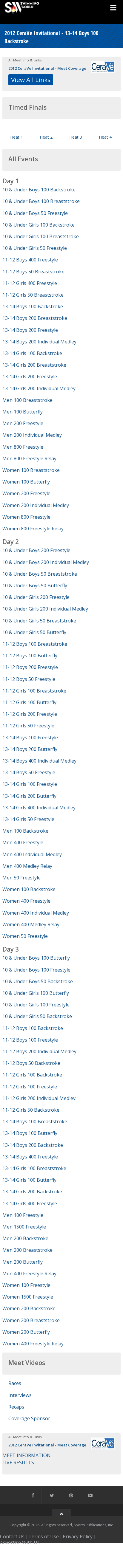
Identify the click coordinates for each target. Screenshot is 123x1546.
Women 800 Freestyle (26, 517)
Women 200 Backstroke (29, 1308)
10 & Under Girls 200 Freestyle (36, 597)
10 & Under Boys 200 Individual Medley (45, 562)
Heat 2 (46, 137)
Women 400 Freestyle (26, 901)
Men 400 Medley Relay (27, 866)
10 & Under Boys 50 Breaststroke (39, 574)
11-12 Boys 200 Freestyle (30, 667)
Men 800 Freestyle (22, 447)
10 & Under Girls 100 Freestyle (36, 1004)
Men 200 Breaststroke (27, 1250)
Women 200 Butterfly (26, 1332)
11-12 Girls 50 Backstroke (30, 1110)
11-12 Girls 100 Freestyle (29, 1086)
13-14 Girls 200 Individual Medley (39, 388)
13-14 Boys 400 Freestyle (30, 1156)
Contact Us (12, 1536)
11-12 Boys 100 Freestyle (30, 1040)
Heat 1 (16, 137)
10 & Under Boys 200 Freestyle (36, 550)
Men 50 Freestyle (21, 877)
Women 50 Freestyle (25, 936)
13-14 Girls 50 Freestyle (28, 819)
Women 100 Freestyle (26, 1285)
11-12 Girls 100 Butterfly (29, 702)
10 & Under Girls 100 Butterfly (35, 993)
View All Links (30, 79)
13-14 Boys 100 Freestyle (30, 737)
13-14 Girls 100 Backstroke (32, 353)
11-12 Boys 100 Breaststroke (34, 644)
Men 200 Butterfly (22, 1262)
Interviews (20, 1395)
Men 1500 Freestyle (24, 1226)
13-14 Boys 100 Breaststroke (34, 1121)
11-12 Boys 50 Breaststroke (33, 271)
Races (14, 1383)
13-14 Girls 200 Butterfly (29, 796)
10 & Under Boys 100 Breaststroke (41, 201)
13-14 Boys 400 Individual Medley (39, 760)
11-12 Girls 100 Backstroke (32, 1074)
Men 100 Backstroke (25, 831)
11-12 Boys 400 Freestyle (30, 259)
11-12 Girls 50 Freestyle (28, 725)
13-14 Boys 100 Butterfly (29, 1133)
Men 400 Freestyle (22, 842)
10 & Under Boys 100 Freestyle (36, 969)
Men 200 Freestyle (22, 423)
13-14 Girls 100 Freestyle (29, 784)
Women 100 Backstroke (29, 889)
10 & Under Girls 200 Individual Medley (45, 608)
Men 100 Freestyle (22, 1215)
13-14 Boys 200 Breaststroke (34, 318)
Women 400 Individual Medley (35, 913)
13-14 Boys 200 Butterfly (29, 749)
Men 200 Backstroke (25, 1238)
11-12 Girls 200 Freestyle (29, 714)
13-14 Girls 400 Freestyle (29, 1203)
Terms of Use (43, 1536)
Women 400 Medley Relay (30, 924)
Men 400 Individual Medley (32, 854)
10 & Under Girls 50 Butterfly (34, 632)
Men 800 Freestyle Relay (29, 458)
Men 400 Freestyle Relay (29, 1273)
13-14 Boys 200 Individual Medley (39, 341)
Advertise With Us (20, 1542)
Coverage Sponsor (29, 1418)
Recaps (16, 1407)
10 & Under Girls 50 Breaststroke (39, 620)
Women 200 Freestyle (26, 493)
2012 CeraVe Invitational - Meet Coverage (47, 68)
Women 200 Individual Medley (35, 505)
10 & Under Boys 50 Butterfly (34, 585)
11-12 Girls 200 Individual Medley (39, 1098)
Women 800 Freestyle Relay (33, 528)
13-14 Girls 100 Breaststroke (34, 1168)
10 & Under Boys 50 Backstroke (37, 981)
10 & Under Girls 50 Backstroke (37, 1016)
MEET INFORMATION (26, 1455)
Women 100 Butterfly (26, 481)
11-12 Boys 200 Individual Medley (39, 1051)
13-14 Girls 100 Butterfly (29, 1180)
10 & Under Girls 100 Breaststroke (40, 236)
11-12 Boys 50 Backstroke (31, 1063)
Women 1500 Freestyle (27, 1297)
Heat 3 (75, 137)
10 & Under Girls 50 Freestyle (34, 248)
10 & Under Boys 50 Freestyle (35, 213)
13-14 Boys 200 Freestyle (30, 330)
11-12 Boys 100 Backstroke (32, 1028)
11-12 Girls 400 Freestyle (29, 283)
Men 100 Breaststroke (27, 400)
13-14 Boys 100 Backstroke (32, 306)
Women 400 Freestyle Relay (33, 1343)
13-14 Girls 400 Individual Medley (39, 807)
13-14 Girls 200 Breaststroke (34, 365)
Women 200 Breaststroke (31, 1320)
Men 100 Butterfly (22, 411)
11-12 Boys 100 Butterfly (29, 655)
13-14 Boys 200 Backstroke (32, 1145)
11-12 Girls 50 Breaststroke (33, 295)
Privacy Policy (78, 1536)
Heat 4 (105, 137)
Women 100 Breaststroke (31, 470)
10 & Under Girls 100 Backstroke (38, 224)
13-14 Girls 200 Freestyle (29, 376)
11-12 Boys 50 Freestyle (28, 679)
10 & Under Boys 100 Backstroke (39, 189)
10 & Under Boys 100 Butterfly (36, 958)
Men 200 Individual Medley (32, 435)
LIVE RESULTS (18, 1462)
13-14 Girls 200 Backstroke (32, 1191)
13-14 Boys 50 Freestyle (28, 772)
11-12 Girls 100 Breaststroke (34, 690)
